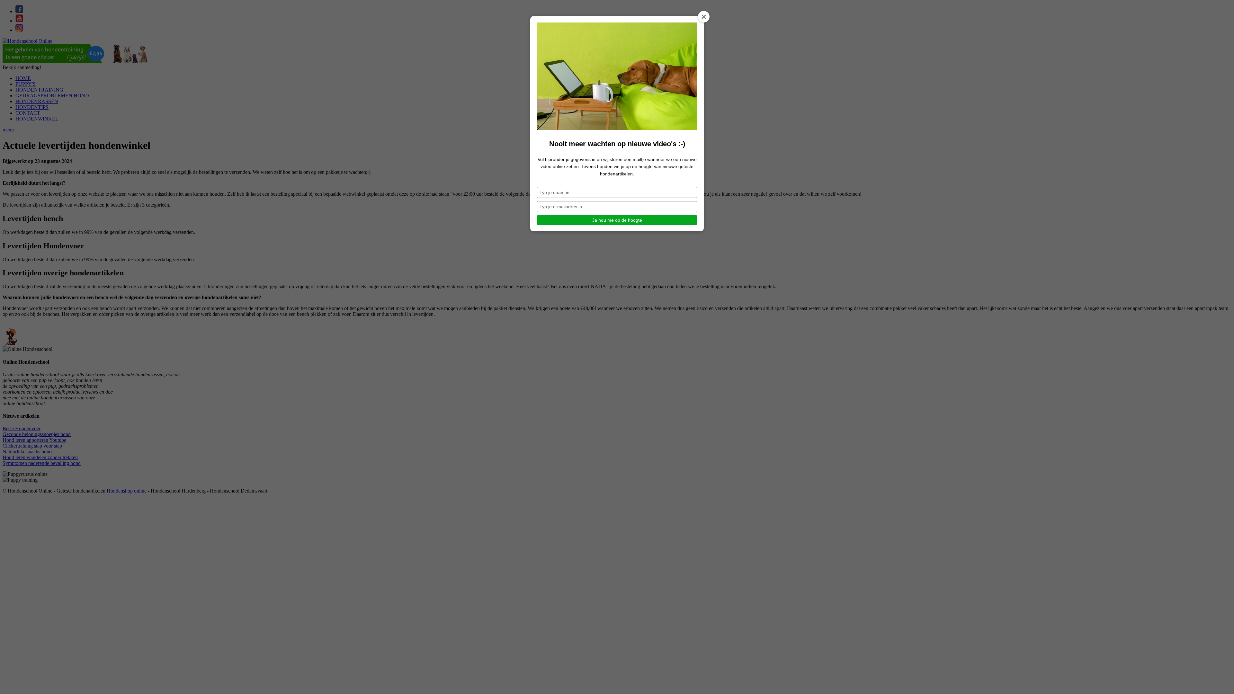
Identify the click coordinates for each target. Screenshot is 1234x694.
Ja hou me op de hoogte (617, 220)
